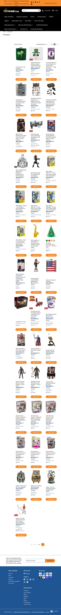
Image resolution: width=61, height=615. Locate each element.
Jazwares (18, 144)
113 (39, 544)
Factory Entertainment (20, 323)
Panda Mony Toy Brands (51, 180)
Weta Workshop (34, 180)
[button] (19, 70)
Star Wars (28, 21)
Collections (10, 31)
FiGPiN (51, 17)
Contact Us (24, 29)
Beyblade (26, 596)
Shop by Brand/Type (25, 25)
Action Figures (27, 592)
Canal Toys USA (49, 322)
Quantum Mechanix (50, 493)
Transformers (41, 17)
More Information (10, 29)
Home (4, 31)
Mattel (32, 71)
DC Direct (48, 356)
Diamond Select (34, 143)
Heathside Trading (19, 426)
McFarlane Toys (17, 21)
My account (11, 583)
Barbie (25, 594)
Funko (32, 17)
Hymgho (47, 248)
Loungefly (18, 180)
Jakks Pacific (18, 356)
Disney (25, 600)
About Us (10, 573)
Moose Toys (48, 144)
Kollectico (33, 286)
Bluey (25, 598)
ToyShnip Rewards (36, 29)
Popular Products (22, 17)
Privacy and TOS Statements (38, 612)
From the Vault (39, 21)
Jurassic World (27, 604)
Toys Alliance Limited (35, 109)
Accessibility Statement (14, 581)
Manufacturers (9, 25)
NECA (32, 390)
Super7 (6, 21)
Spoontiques (18, 73)
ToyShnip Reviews (42, 25)
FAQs (9, 575)
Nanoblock (33, 249)
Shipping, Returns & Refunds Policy (22, 612)
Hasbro (17, 286)
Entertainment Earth (35, 322)
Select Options (21, 151)
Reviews (10, 579)
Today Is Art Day (49, 73)
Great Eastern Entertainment (49, 390)
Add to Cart (21, 79)
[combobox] (31, 10)
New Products (9, 17)
